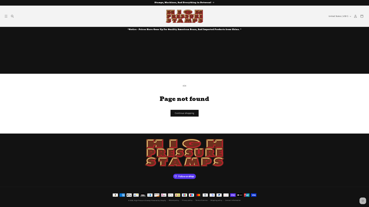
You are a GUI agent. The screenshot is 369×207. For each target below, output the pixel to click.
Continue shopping (184, 113)
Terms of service (201, 200)
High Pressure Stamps (142, 200)
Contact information (233, 200)
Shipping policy (216, 200)
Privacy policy (187, 200)
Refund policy (174, 200)
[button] (6, 16)
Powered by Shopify (158, 200)
